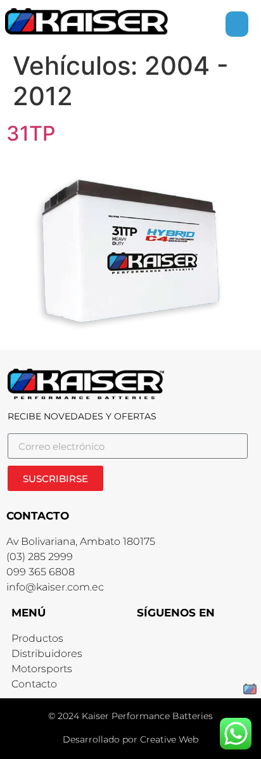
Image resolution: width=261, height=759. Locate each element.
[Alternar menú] (237, 24)
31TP (30, 133)
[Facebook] (148, 642)
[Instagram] (173, 642)
